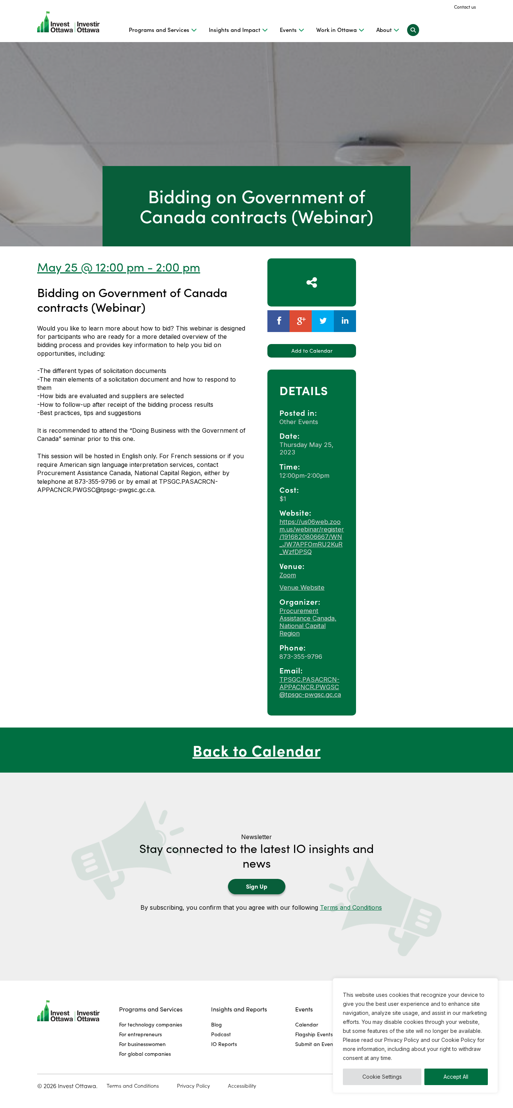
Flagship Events (314, 1034)
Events (288, 29)
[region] (415, 1035)
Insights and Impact (234, 29)
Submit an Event (315, 1044)
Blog (216, 1024)
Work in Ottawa (336, 29)
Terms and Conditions (351, 907)
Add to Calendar (311, 350)
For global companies (145, 1053)
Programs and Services (159, 29)
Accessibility (242, 1085)
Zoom (287, 575)
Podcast (221, 1034)
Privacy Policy (193, 1085)
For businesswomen (142, 1044)
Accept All (456, 1076)
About (384, 29)
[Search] (413, 29)
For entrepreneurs (140, 1034)
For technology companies (150, 1024)
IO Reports (224, 1044)
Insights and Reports (239, 1009)
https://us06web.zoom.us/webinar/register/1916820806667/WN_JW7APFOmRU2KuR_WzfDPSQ (311, 537)
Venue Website (301, 587)
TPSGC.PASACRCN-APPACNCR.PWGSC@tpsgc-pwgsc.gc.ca (310, 687)
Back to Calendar (257, 750)
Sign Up (256, 886)
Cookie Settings (382, 1076)
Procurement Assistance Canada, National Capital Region (307, 622)
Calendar (306, 1024)
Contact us (465, 7)
